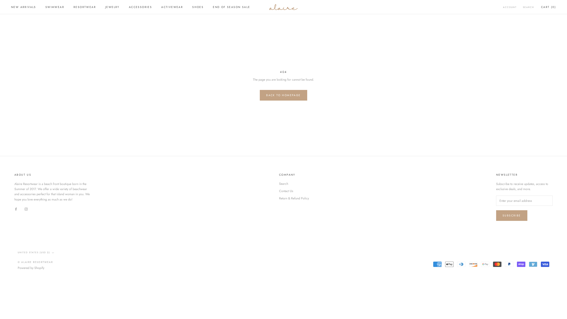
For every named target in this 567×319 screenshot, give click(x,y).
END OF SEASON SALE (231, 7)
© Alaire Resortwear (35, 262)
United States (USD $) (34, 252)
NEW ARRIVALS (23, 7)
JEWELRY (112, 7)
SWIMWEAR (54, 7)
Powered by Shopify (31, 268)
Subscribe (512, 216)
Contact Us (286, 191)
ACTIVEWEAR (172, 7)
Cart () (548, 7)
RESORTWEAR (85, 7)
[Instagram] (26, 209)
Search (528, 7)
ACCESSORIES (140, 7)
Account (510, 7)
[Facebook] (15, 209)
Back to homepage (283, 95)
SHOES (198, 7)
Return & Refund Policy (294, 198)
